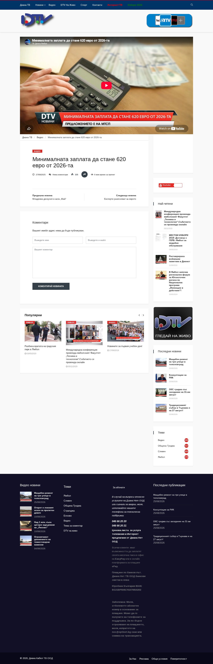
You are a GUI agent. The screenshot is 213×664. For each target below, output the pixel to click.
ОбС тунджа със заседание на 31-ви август (179, 392)
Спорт (84, 5)
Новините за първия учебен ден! (124, 346)
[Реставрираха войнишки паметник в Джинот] (161, 259)
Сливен (162, 451)
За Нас (132, 658)
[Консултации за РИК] (161, 378)
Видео (52, 5)
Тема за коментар (73, 525)
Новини (39, 5)
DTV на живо (68, 5)
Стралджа (69, 510)
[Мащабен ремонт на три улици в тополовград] (161, 362)
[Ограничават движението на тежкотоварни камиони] (26, 541)
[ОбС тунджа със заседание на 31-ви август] (161, 392)
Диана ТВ (25, 5)
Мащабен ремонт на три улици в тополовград (178, 362)
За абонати (119, 487)
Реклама (144, 658)
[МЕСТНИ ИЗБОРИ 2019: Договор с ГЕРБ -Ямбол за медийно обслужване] (161, 238)
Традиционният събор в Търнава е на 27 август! (179, 408)
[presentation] (139, 315)
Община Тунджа (166, 445)
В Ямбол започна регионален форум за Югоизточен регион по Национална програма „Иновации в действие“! (179, 281)
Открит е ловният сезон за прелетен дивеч (44, 510)
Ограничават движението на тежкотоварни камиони (42, 541)
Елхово (68, 515)
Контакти (97, 5)
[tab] (119, 487)
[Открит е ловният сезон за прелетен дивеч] (26, 511)
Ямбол (29, 322)
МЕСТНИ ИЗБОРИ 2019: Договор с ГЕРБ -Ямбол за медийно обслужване (178, 240)
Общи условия (159, 658)
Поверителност (178, 658)
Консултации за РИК (163, 509)
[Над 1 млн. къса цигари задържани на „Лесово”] (26, 526)
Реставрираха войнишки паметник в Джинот (179, 259)
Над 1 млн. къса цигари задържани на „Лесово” (44, 525)
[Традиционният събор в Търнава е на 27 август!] (161, 408)
